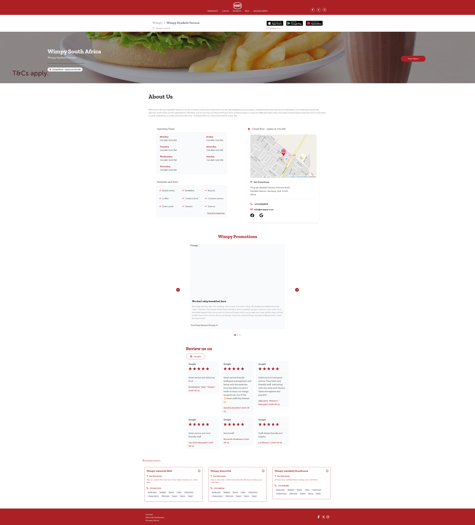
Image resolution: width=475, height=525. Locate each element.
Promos (237, 11)
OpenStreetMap (302, 177)
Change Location (162, 28)
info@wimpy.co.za (263, 209)
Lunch (225, 11)
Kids (247, 11)
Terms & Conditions (154, 517)
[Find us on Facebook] (255, 215)
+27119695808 (261, 204)
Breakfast (212, 11)
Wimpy (157, 23)
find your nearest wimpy (203, 325)
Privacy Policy (152, 520)
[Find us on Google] (264, 215)
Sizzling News (260, 11)
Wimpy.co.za (274, 28)
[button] (283, 152)
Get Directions (261, 182)
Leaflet (292, 177)
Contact (149, 514)
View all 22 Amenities (216, 213)
